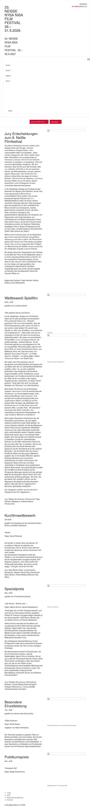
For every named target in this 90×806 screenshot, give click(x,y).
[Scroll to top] (85, 801)
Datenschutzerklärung (15, 797)
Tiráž (9, 793)
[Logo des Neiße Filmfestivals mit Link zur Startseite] (45, 4)
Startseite (54, 122)
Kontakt (10, 800)
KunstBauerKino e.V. (79, 6)
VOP (8, 795)
